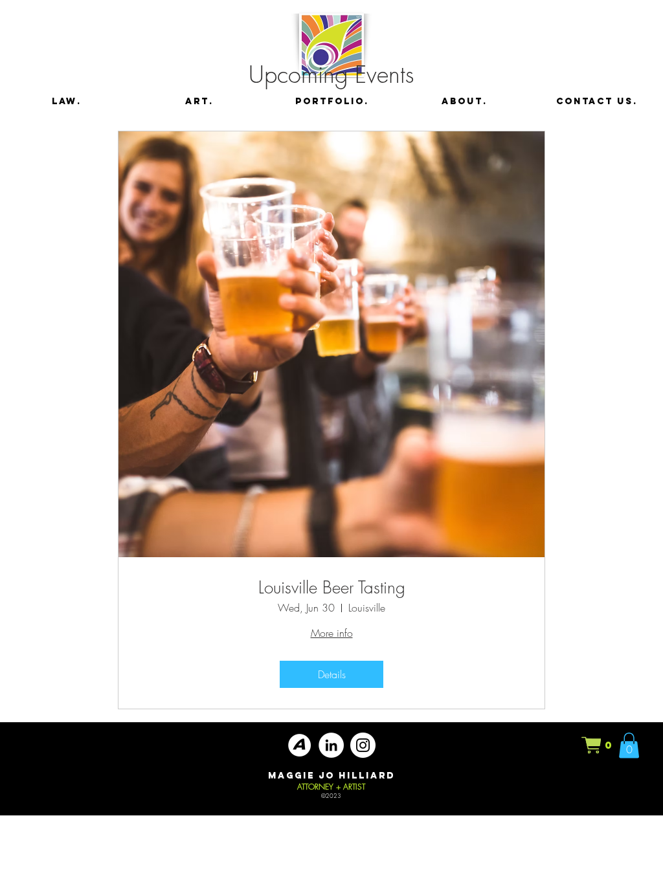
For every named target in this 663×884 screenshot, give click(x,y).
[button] (597, 745)
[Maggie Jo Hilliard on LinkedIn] (331, 745)
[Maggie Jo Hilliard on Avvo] (299, 745)
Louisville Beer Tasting (331, 588)
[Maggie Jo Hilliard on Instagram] (363, 745)
